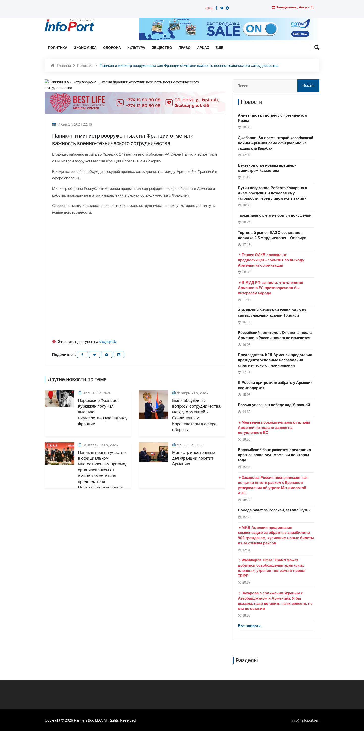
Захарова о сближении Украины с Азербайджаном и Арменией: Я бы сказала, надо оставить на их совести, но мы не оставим (275, 600)
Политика (57, 47)
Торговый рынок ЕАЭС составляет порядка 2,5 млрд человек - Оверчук (272, 235)
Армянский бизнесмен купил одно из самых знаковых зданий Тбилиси (272, 312)
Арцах (203, 47)
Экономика (85, 47)
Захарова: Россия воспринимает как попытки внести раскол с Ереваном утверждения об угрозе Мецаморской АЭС (273, 485)
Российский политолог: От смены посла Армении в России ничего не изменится (275, 335)
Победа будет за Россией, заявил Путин (274, 510)
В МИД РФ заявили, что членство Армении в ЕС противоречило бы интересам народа (270, 288)
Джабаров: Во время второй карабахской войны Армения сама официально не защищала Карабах (275, 143)
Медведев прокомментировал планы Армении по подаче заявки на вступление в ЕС (274, 427)
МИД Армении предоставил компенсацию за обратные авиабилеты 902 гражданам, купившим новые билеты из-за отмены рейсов (276, 535)
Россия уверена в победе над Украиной (274, 405)
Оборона (112, 47)
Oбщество (162, 47)
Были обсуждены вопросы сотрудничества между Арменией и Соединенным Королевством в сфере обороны (196, 415)
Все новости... (250, 626)
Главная (64, 65)
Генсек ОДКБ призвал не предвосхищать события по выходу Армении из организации (271, 260)
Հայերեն (107, 341)
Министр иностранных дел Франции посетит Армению (193, 458)
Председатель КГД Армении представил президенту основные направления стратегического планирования (275, 360)
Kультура (136, 47)
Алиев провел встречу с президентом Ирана (272, 118)
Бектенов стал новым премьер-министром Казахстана (267, 168)
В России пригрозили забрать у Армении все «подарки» (275, 385)
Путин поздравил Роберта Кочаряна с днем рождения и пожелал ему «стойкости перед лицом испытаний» (272, 193)
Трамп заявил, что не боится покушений (274, 215)
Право (185, 47)
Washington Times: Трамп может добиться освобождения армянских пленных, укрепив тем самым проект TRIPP (272, 568)
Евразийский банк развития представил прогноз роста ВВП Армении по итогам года (274, 455)
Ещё (219, 47)
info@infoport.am (305, 720)
